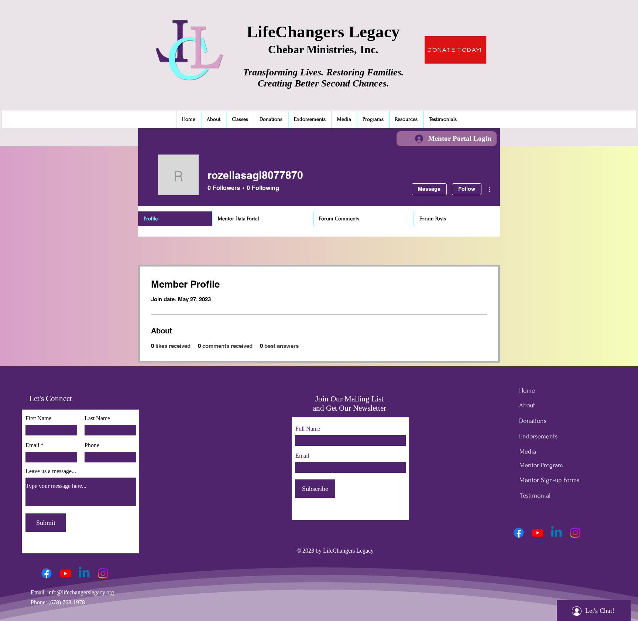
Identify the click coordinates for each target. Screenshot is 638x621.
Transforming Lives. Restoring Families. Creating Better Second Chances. (323, 78)
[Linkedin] (84, 573)
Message (429, 189)
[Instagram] (103, 573)
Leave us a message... (50, 471)
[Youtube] (65, 573)
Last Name (97, 418)
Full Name (307, 429)
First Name (38, 418)
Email (32, 445)
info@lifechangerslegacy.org (80, 592)
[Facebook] (46, 573)
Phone (92, 445)
